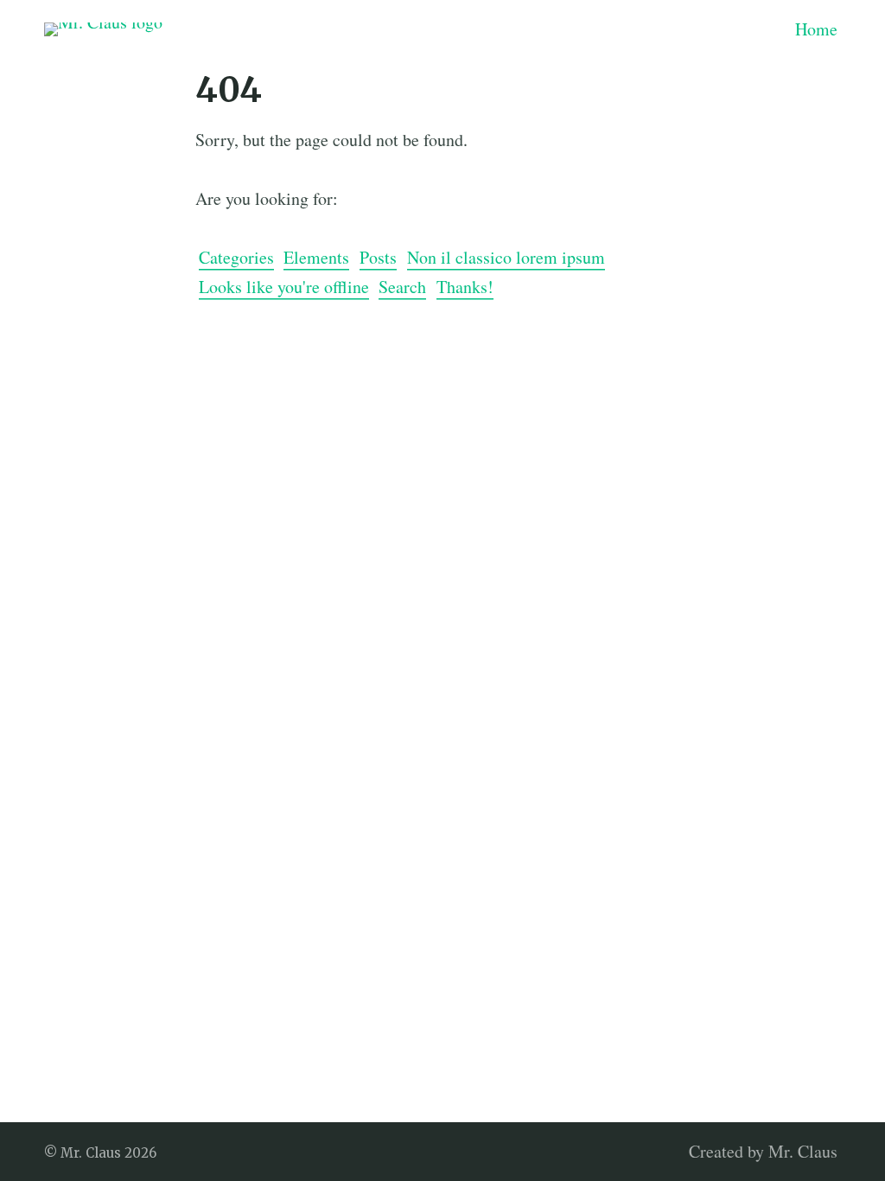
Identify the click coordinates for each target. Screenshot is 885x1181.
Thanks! (464, 286)
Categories (236, 257)
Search (402, 286)
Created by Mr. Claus (763, 1151)
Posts (378, 257)
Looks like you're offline (284, 286)
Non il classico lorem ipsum (506, 257)
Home (816, 29)
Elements (316, 257)
